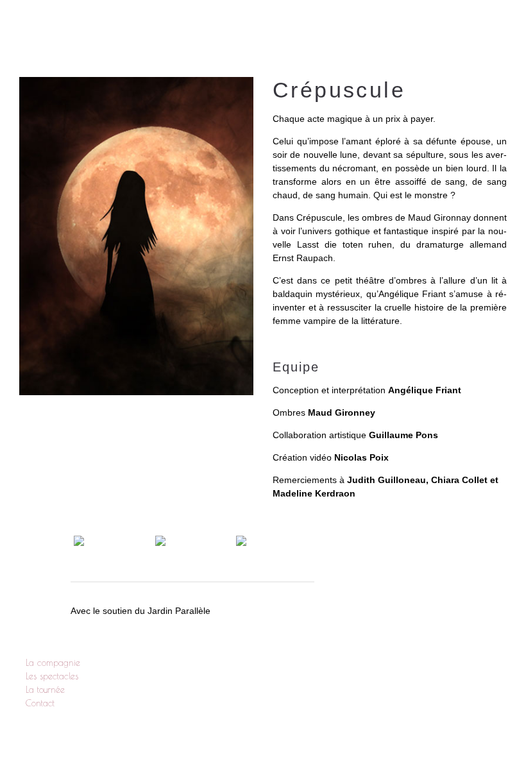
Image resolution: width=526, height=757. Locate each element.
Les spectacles (314, 32)
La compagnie (223, 32)
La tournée (400, 32)
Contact (473, 32)
